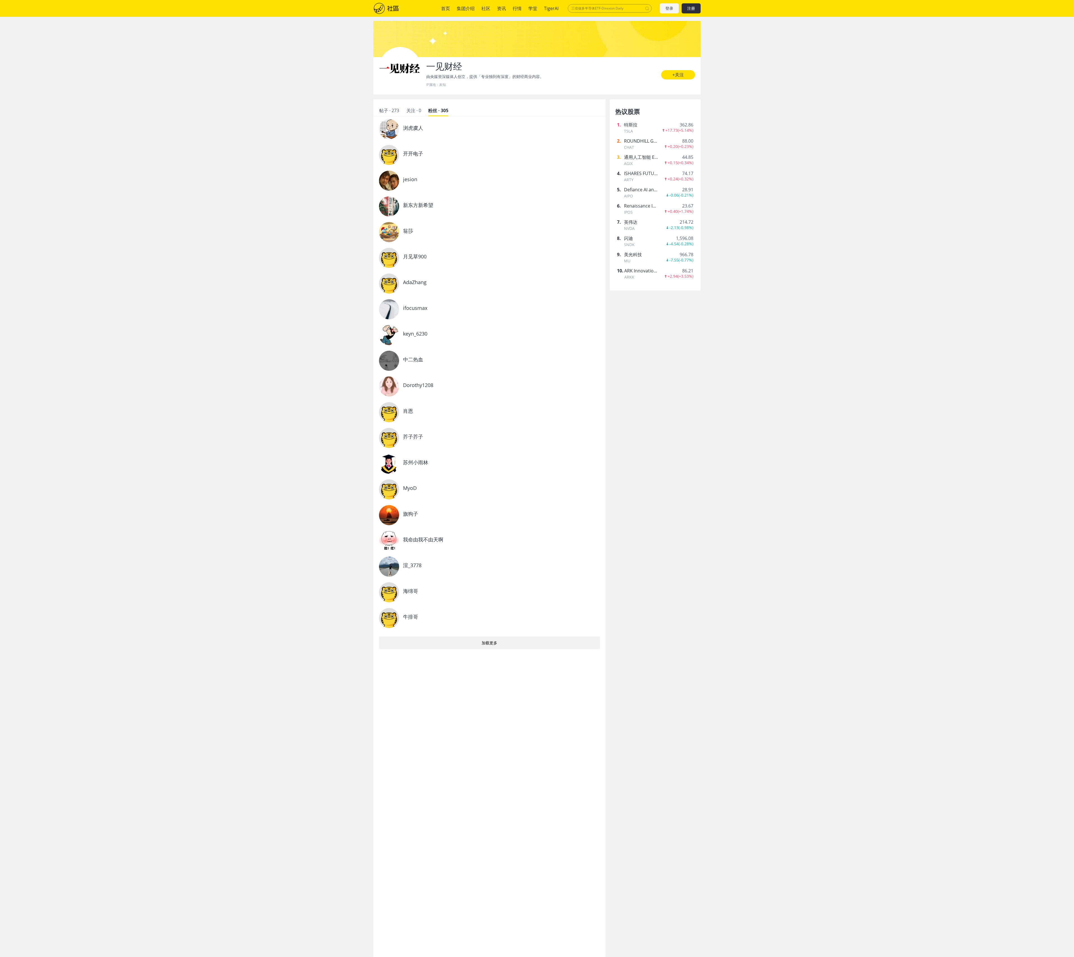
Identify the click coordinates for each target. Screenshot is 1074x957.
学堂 (532, 8)
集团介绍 (466, 8)
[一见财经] (400, 68)
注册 (691, 8)
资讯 (501, 8)
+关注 (678, 75)
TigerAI (551, 8)
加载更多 (489, 642)
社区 (391, 8)
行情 (517, 8)
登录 (669, 8)
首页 (445, 8)
